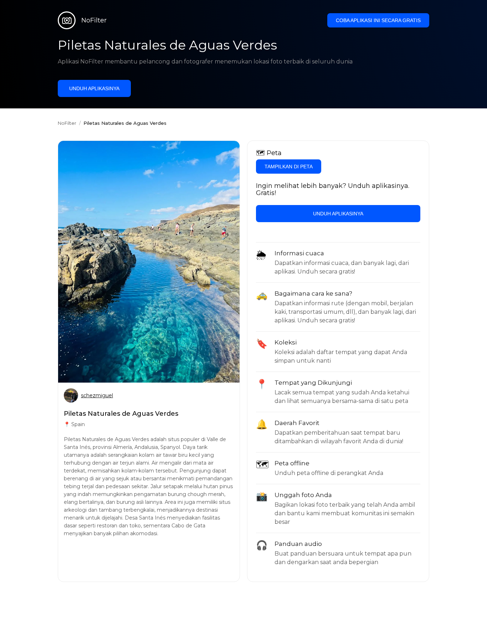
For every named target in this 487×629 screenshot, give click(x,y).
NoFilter (67, 123)
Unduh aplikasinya (94, 88)
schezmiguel (97, 395)
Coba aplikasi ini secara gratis (378, 20)
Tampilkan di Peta (289, 166)
